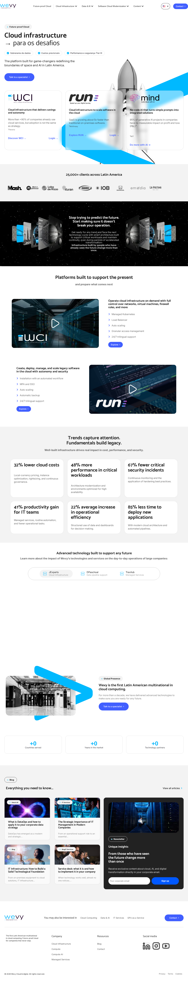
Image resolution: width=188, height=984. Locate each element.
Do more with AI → (140, 144)
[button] (165, 6)
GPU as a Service (135, 918)
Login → (53, 138)
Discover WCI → (17, 138)
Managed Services (61, 959)
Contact (101, 949)
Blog (13, 849)
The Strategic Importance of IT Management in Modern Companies (76, 825)
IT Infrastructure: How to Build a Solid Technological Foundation (26, 870)
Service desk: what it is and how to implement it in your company (76, 870)
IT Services (66, 802)
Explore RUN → (78, 135)
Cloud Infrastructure (61, 943)
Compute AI (57, 954)
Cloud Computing (88, 918)
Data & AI (15, 802)
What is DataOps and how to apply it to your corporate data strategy (25, 825)
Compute (56, 949)
